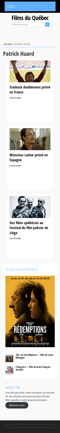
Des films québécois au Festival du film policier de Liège (29, 227)
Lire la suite (15, 98)
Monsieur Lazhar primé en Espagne (29, 157)
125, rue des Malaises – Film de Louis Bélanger (34, 356)
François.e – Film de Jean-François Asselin (33, 368)
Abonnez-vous (17, 405)
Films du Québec (30, 17)
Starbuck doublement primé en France (30, 89)
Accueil (8, 44)
